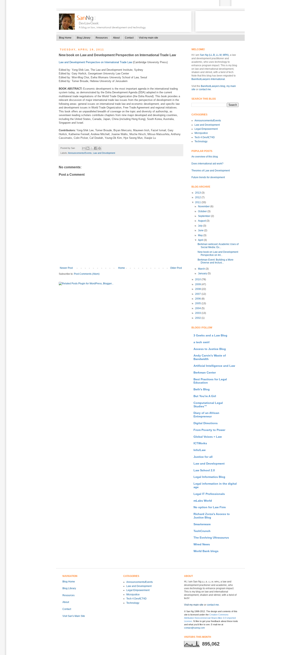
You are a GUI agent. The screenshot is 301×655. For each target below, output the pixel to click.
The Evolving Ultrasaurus (211, 537)
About (116, 37)
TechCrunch (202, 531)
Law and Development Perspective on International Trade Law (95, 62)
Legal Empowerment (206, 129)
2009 (198, 284)
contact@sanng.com (194, 628)
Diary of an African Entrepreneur (206, 414)
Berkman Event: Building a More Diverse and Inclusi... (215, 261)
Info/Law (200, 450)
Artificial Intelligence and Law (214, 365)
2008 (198, 289)
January (203, 273)
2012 (198, 197)
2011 (198, 202)
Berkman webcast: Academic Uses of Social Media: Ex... (218, 245)
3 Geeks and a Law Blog (210, 335)
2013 (198, 192)
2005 (198, 303)
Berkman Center (205, 372)
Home (121, 268)
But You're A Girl (205, 396)
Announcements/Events (80, 153)
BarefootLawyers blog (213, 86)
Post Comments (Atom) (87, 273)
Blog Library (83, 37)
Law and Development (104, 153)
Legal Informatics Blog (209, 476)
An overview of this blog (204, 156)
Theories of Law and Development (210, 170)
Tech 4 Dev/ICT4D (205, 137)
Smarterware (202, 524)
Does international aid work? (207, 163)
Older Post (176, 268)
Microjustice (201, 133)
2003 (198, 313)
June (201, 230)
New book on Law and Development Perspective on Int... (218, 253)
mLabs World (203, 500)
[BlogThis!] (88, 148)
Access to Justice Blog (210, 349)
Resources (102, 37)
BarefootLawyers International (208, 79)
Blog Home (65, 37)
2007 (198, 294)
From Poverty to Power (209, 430)
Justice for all (203, 456)
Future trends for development (208, 177)
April (201, 240)
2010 (198, 279)
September (204, 216)
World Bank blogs (206, 551)
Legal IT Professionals (209, 494)
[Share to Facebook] (96, 148)
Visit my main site (148, 37)
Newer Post (66, 268)
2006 (198, 298)
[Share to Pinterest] (99, 148)
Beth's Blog (202, 389)
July (200, 225)
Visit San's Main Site (73, 616)
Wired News (202, 544)
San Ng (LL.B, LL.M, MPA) (214, 55)
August (202, 220)
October (202, 211)
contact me (205, 89)
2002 (198, 318)
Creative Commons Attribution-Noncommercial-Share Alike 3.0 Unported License (210, 617)
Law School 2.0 (204, 470)
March (202, 268)
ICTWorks (200, 443)
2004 (198, 308)
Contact (129, 37)
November (204, 206)
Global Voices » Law (208, 436)
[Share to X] (92, 148)
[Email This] (84, 148)
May (200, 235)
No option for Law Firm (210, 507)
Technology (201, 141)
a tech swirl (201, 342)
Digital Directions (206, 423)
